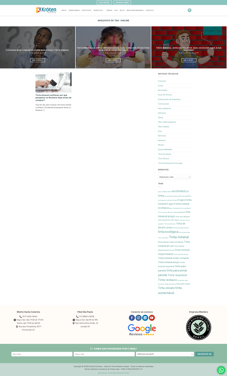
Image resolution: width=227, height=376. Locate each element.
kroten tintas (172, 200)
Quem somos (74, 10)
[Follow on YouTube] (152, 318)
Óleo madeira (163, 126)
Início (64, 10)
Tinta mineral (179, 237)
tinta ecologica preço (181, 228)
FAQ (116, 10)
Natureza (162, 113)
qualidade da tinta (178, 208)
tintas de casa (182, 280)
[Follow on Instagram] (138, 318)
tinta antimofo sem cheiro (168, 220)
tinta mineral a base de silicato (171, 242)
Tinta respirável (177, 275)
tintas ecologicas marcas (167, 284)
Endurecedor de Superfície (169, 99)
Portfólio (86, 10)
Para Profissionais (135, 10)
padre (170, 208)
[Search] (189, 10)
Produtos (98, 10)
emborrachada (168, 196)
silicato (170, 212)
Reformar (162, 136)
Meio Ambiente (164, 108)
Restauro (162, 140)
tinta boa (182, 220)
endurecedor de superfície (182, 196)
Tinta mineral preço (169, 262)
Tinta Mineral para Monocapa (170, 163)
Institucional (163, 104)
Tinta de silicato (164, 154)
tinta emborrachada (184, 232)
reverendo (164, 212)
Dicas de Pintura (165, 95)
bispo (159, 191)
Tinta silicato (166, 288)
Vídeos (109, 10)
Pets (160, 131)
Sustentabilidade (165, 149)
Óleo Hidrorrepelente (167, 122)
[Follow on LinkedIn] (145, 318)
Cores (160, 85)
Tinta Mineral (163, 159)
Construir (162, 81)
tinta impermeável (163, 238)
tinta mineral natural (181, 254)
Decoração (162, 90)
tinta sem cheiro (183, 284)
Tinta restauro (167, 280)
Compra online (166, 191)
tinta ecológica (168, 232)
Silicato (161, 145)
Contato (150, 10)
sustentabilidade (179, 212)
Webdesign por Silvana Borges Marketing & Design (113, 373)
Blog (122, 10)
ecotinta (177, 191)
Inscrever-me (204, 354)
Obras (160, 117)
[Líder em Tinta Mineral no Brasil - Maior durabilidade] (46, 10)
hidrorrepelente (162, 200)
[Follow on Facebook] (132, 318)
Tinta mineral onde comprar (173, 258)
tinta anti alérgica (183, 217)
